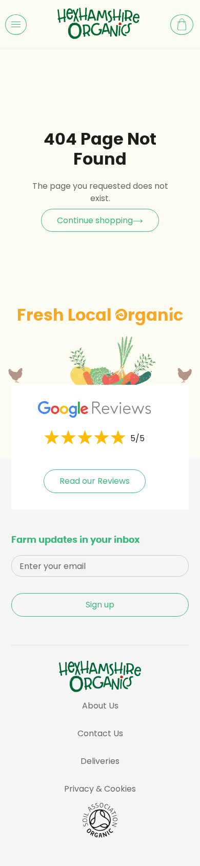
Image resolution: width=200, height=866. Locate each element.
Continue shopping (95, 220)
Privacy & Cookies (100, 789)
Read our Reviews (94, 481)
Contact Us (100, 733)
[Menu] (16, 24)
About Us (100, 706)
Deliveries (100, 761)
